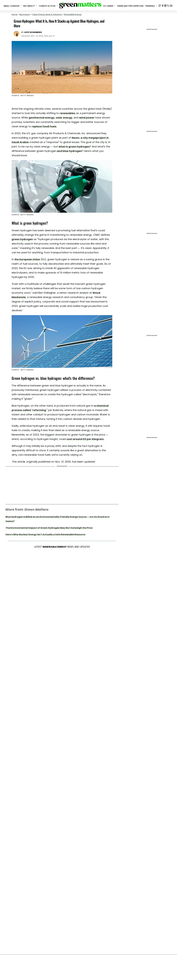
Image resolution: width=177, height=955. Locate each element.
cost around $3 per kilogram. (85, 439)
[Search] (159, 5)
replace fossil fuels (44, 126)
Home (14, 14)
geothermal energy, (42, 117)
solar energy (64, 117)
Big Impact (25, 14)
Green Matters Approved (130, 6)
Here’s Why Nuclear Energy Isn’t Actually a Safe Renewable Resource (45, 534)
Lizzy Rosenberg (33, 32)
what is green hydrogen (74, 146)
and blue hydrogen (69, 151)
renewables (67, 113)
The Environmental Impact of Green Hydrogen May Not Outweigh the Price (49, 527)
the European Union (27, 259)
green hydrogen (22, 239)
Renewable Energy (73, 14)
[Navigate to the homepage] (80, 5)
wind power (86, 117)
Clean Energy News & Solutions (47, 14)
